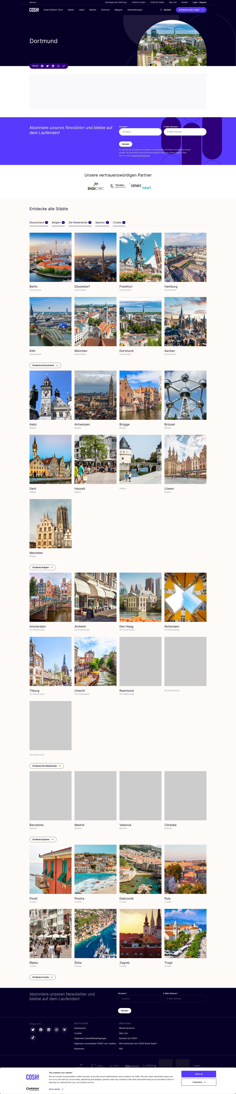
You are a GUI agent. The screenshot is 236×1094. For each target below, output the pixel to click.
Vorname (123, 127)
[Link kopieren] (63, 66)
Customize (197, 1082)
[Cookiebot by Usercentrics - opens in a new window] (32, 1089)
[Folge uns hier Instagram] (56, 1030)
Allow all (199, 1074)
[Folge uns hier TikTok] (33, 1037)
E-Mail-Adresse (171, 127)
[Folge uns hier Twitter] (33, 1030)
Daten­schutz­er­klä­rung (141, 155)
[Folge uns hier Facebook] (41, 1030)
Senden (125, 144)
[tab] (39, 222)
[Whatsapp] (58, 66)
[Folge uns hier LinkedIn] (49, 1030)
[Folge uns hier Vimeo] (64, 1030)
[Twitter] (47, 66)
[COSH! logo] (34, 10)
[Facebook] (42, 66)
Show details (54, 1089)
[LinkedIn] (53, 66)
